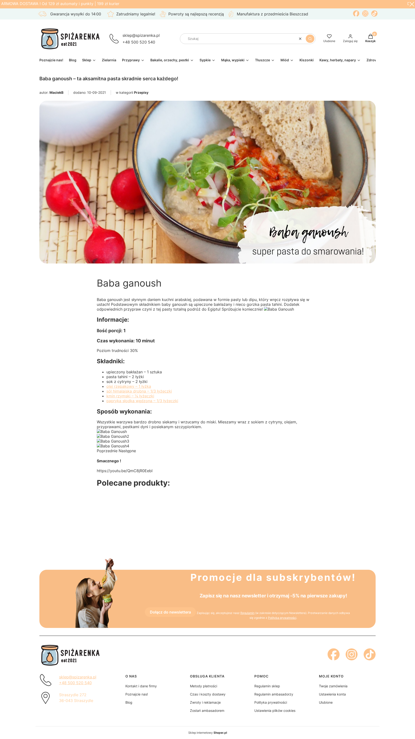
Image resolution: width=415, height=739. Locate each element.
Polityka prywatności (270, 702)
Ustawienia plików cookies (274, 710)
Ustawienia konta (332, 694)
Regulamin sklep (267, 686)
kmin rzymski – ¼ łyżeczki (130, 396)
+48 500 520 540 (138, 42)
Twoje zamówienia (333, 686)
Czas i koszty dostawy (208, 694)
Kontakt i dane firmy (141, 686)
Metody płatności (203, 686)
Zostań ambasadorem (207, 710)
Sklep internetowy (207, 732)
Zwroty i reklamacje (205, 702)
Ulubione (326, 702)
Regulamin (247, 613)
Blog (128, 702)
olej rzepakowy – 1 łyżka (128, 386)
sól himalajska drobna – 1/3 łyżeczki (139, 391)
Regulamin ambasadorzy (273, 694)
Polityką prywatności (282, 618)
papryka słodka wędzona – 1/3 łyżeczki (142, 400)
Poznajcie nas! (136, 694)
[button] (310, 39)
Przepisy (141, 92)
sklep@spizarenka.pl (141, 35)
